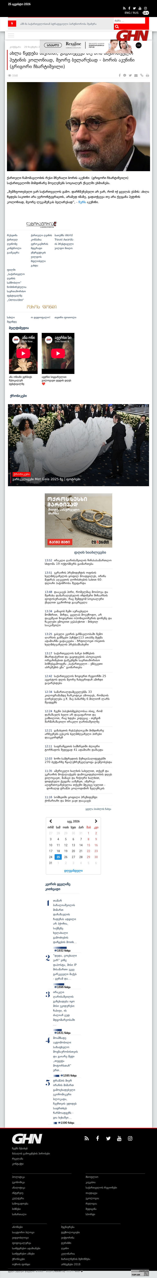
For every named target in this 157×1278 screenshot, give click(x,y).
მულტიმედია (19, 328)
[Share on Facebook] (120, 75)
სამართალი (19, 1214)
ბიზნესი (16, 1208)
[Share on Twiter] (130, 75)
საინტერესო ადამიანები (26, 1248)
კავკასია (90, 1182)
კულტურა (18, 1198)
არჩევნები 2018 (70, 1264)
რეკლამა (17, 1158)
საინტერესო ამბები (23, 1253)
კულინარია (68, 1253)
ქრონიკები (18, 396)
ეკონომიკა (18, 1182)
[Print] (147, 75)
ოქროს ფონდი (21, 1264)
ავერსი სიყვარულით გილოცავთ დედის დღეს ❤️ (56, 380)
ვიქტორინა (67, 1237)
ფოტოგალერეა (21, 1243)
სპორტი (90, 1214)
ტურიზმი (66, 1243)
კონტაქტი (18, 1163)
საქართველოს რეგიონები (101, 1187)
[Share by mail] (136, 75)
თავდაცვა (91, 1192)
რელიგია (91, 1203)
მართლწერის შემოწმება (75, 1259)
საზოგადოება (20, 1203)
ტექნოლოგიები (70, 1232)
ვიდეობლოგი (20, 1237)
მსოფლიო (92, 1176)
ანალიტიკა (18, 1187)
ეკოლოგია (92, 1198)
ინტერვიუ (17, 1192)
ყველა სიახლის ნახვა (98, 808)
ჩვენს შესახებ (20, 1148)
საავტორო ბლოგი (23, 1232)
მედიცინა (91, 1208)
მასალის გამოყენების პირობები (31, 1153)
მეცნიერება (67, 1227)
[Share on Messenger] (124, 75)
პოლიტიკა (18, 1176)
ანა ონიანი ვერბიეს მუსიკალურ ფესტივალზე (20, 380)
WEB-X (70, 1271)
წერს (82, 202)
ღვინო (65, 1248)
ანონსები (17, 1227)
